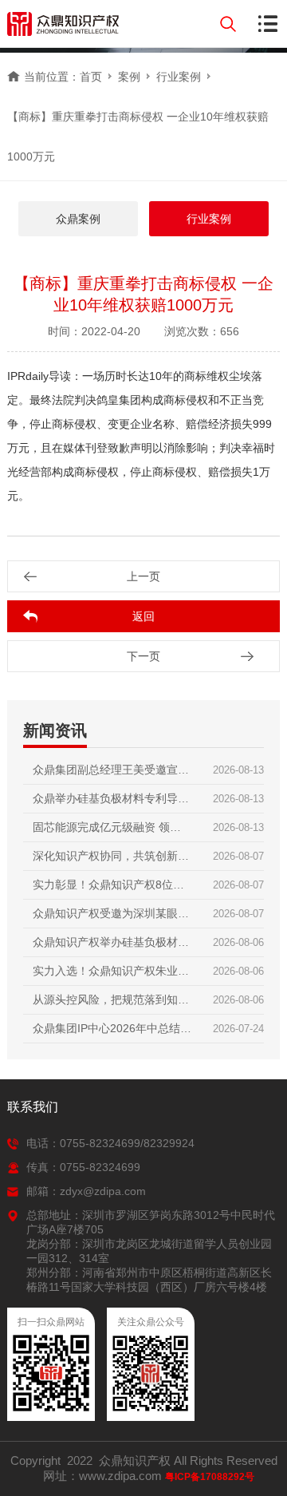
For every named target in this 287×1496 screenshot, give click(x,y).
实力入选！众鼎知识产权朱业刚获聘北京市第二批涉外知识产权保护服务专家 (111, 974)
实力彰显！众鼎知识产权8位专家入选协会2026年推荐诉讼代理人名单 (108, 888)
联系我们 (32, 1107)
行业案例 (178, 76)
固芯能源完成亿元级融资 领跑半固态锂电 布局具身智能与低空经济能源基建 (107, 831)
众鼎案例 (78, 218)
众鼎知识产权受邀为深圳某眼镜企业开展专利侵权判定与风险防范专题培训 (111, 917)
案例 (129, 76)
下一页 (143, 656)
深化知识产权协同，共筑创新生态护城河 (111, 859)
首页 (91, 76)
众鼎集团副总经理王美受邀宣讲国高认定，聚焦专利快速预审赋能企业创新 (111, 773)
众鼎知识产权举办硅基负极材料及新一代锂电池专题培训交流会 (111, 946)
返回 (143, 616)
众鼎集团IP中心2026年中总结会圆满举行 (112, 1032)
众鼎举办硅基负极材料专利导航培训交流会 (111, 802)
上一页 (143, 576)
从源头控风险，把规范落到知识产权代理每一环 (111, 1003)
